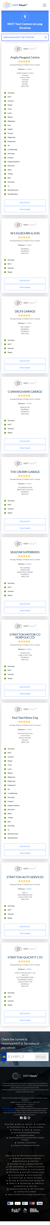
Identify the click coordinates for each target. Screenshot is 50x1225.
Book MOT (40, 1180)
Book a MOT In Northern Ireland (33, 1172)
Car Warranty (16, 1158)
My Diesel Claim (25, 1183)
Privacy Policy (9, 1124)
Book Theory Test (16, 1164)
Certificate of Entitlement (36, 1167)
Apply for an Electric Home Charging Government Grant (26, 1194)
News (19, 1124)
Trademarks (17, 1130)
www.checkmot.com (8, 1108)
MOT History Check (37, 1189)
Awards (27, 1130)
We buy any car (11, 1156)
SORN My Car (39, 1183)
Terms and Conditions (35, 1127)
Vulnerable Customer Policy (26, 1143)
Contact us (36, 1130)
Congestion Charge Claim (18, 1189)
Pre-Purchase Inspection (33, 1158)
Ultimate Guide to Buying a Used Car (32, 1156)
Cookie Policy (40, 1124)
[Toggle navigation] (44, 5)
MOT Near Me (14, 1172)
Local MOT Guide (17, 1178)
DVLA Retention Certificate (18, 1169)
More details (25, 209)
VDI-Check (12, 1180)
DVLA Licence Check (26, 1180)
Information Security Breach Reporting (27, 1132)
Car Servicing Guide (17, 1175)
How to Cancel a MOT (34, 1175)
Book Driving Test (21, 1161)
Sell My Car (13, 1183)
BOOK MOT (25, 202)
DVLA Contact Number (16, 1167)
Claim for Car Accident (34, 1178)
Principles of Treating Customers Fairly (26, 1145)
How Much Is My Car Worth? (26, 1192)
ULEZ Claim (33, 1186)
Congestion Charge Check (34, 1164)
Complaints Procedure (26, 1135)
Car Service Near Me (37, 1169)
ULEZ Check (34, 1161)
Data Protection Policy (17, 1127)
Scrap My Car (21, 1186)
